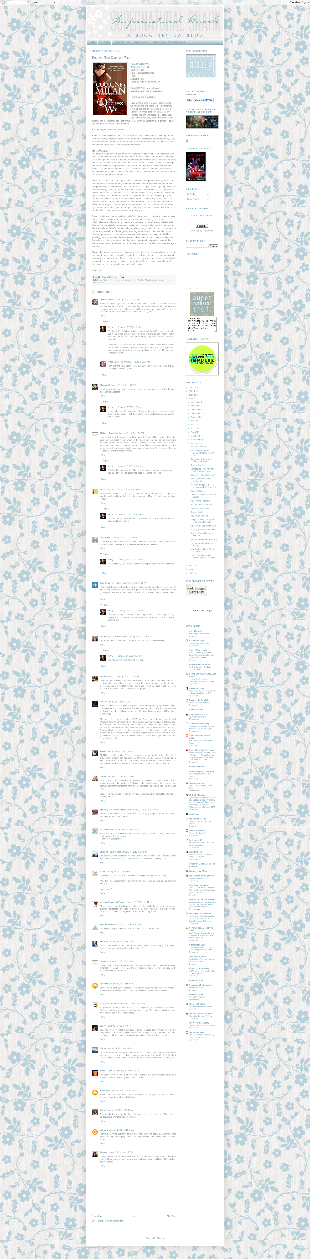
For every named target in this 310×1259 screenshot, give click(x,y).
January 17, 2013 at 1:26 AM (123, 385)
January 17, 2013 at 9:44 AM (130, 610)
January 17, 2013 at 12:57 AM (129, 299)
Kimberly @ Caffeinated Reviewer (115, 810)
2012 (191, 566)
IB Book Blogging (197, 795)
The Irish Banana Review (200, 1013)
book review (112, 280)
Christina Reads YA (109, 433)
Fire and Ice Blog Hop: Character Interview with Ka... (202, 453)
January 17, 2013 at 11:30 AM (120, 751)
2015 (191, 391)
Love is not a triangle (198, 885)
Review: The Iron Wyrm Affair (203, 526)
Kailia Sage (105, 1090)
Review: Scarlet (197, 465)
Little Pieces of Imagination (201, 876)
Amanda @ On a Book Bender (113, 636)
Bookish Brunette (108, 924)
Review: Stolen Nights (200, 501)
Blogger (160, 1238)
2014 (191, 395)
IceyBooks (194, 814)
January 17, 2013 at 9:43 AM (130, 514)
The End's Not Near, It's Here (200, 1016)
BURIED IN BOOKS (198, 714)
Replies (106, 321)
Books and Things (197, 688)
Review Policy (141, 41)
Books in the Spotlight (199, 700)
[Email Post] (122, 277)
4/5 (100, 280)
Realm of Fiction (196, 980)
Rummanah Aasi (107, 677)
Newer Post (97, 1216)
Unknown (104, 984)
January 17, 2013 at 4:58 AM (124, 538)
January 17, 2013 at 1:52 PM (134, 852)
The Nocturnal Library (199, 1023)
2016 (191, 387)
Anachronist (105, 538)
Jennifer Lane (106, 1071)
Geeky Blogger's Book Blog (201, 771)
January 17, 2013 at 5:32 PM (121, 961)
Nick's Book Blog (197, 945)
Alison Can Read (107, 299)
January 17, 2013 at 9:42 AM (130, 466)
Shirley (103, 1048)
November (196, 406)
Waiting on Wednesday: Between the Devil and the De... (203, 557)
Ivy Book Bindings (197, 830)
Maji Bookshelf (106, 829)
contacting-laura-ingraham (199, 634)
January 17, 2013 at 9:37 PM (119, 1048)
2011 (191, 569)
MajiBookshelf (115, 839)
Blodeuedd (105, 385)
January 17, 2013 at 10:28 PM (126, 1071)
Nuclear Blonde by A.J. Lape (200, 667)
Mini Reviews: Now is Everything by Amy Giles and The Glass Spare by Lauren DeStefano (202, 918)
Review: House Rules (200, 447)
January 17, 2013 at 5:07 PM (121, 942)
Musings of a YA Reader (200, 914)
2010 (191, 573)
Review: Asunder (198, 491)
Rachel (103, 1110)
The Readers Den (197, 1032)
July (193, 421)
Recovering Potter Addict (200, 985)
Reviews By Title (122, 41)
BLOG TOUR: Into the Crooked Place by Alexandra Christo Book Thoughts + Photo (202, 890)
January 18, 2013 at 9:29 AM (121, 1130)
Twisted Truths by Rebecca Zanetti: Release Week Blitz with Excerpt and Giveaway (201, 655)
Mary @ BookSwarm (109, 1003)
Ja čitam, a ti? (195, 840)
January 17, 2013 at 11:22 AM (137, 362)
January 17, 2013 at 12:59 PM (145, 810)
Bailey (103, 1026)
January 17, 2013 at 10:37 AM (117, 702)
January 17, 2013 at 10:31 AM (129, 677)
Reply (102, 316)
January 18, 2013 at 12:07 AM (124, 1090)
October (194, 409)
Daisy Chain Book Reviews (201, 750)
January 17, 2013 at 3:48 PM (118, 871)
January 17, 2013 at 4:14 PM (138, 902)
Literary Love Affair (198, 871)
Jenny (110, 327)
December (196, 402)
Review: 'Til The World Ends (203, 475)
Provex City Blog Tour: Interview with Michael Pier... (204, 486)
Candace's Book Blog (199, 724)
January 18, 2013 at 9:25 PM (121, 1152)
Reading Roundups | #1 (198, 878)
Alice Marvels (195, 631)
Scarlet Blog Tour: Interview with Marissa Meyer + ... (202, 470)
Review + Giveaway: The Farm (204, 539)
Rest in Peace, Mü (196, 987)
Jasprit (103, 751)
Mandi (102, 871)
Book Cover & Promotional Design (169, 41)
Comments (194, 199)
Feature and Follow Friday (199, 643)
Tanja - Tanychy (107, 489)
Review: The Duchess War (202, 504)
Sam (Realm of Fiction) (110, 583)
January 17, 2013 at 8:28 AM (134, 583)
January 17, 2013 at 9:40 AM (130, 327)
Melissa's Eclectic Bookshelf (202, 899)
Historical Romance (157, 280)
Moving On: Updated (197, 997)
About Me (104, 41)
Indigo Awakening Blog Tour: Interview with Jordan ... (203, 521)
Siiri (101, 702)
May (193, 428)
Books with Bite (196, 710)
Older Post (171, 1216)
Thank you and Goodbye (199, 703)
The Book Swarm (197, 1004)
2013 (191, 399)
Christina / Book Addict (110, 852)
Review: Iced (196, 512)
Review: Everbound (199, 516)
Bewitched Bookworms (199, 664)
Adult (105, 280)
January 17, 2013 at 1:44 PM (126, 829)
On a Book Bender (197, 957)
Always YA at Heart (198, 650)
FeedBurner (207, 231)
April (193, 432)
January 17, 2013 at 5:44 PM (121, 984)
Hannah (103, 776)
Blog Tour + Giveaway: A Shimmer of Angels (201, 460)
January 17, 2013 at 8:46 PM (119, 1026)
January (194, 443)
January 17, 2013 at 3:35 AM (127, 489)
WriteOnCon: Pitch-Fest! (201, 508)
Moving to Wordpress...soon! (200, 1006)
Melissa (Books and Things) (112, 902)
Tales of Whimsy (196, 994)
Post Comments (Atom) (114, 1221)
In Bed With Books (197, 819)
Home (92, 41)
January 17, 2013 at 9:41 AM (130, 407)
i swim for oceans (197, 783)
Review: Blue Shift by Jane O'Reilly (202, 1025)
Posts (192, 194)
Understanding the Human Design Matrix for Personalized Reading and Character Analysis (202, 904)
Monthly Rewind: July (197, 833)
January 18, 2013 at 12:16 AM (120, 1110)
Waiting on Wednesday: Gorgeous (201, 480)
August (194, 417)
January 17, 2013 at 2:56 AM (131, 433)
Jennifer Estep (195, 852)
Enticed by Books (197, 767)
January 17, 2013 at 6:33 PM (132, 1003)
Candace (104, 961)
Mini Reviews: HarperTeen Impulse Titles (202, 550)
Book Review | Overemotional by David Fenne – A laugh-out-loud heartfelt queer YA (202, 935)
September (196, 413)
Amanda (104, 1152)
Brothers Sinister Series (127, 280)
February (195, 440)
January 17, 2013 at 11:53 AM (121, 776)
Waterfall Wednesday (197, 717)
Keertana (104, 942)
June (193, 425)
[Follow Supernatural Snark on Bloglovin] (200, 102)
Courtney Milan (143, 280)
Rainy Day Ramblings (199, 968)
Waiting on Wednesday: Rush (204, 529)
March (194, 436)
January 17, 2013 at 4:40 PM (129, 924)
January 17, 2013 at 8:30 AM (140, 636)
